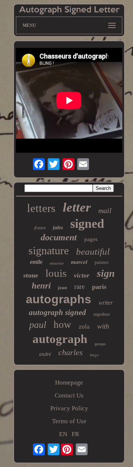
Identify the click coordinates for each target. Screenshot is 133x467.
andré (45, 354)
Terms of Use (69, 421)
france (39, 227)
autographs (58, 299)
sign (106, 273)
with (103, 326)
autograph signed (57, 312)
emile (36, 262)
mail (105, 210)
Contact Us (69, 395)
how (62, 324)
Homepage (69, 382)
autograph (60, 339)
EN (63, 434)
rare (79, 286)
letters (41, 208)
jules (58, 227)
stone (30, 275)
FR (75, 434)
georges (100, 344)
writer (106, 303)
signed (87, 223)
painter (102, 262)
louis (55, 273)
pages (91, 239)
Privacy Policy (69, 408)
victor (81, 275)
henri (41, 285)
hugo (94, 354)
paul (37, 324)
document (59, 237)
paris (99, 286)
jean (62, 287)
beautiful (93, 252)
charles (70, 352)
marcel (79, 262)
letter (77, 207)
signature (48, 250)
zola (84, 326)
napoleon (101, 314)
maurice (57, 263)
